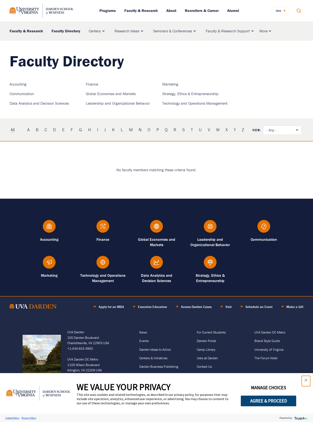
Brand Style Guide (267, 341)
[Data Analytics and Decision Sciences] (156, 264)
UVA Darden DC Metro (269, 332)
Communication (22, 93)
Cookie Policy (12, 417)
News (143, 332)
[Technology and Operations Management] (102, 264)
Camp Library (206, 349)
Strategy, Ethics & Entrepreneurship (190, 93)
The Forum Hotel (265, 358)
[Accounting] (49, 228)
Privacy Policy (29, 417)
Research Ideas (127, 31)
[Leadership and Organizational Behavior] (210, 228)
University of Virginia (268, 349)
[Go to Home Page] (33, 307)
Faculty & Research (141, 10)
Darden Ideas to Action (155, 349)
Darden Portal (206, 341)
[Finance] (102, 228)
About (171, 10)
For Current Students (211, 332)
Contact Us (204, 366)
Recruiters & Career (202, 10)
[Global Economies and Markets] (156, 228)
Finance (92, 84)
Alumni (233, 10)
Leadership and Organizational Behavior (118, 103)
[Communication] (263, 228)
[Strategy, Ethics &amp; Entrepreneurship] (210, 264)
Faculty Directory (66, 31)
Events (144, 341)
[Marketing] (49, 264)
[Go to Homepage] (41, 11)
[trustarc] (301, 417)
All (13, 130)
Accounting (18, 84)
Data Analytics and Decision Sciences (39, 103)
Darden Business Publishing (158, 366)
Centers (95, 31)
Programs (107, 10)
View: (257, 130)
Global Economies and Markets (111, 93)
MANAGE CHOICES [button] (268, 388)
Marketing (170, 84)
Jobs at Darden (207, 358)
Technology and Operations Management (194, 103)
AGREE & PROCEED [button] (268, 401)
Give (278, 11)
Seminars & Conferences (172, 31)
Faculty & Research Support (228, 31)
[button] (306, 381)
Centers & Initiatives (153, 358)
